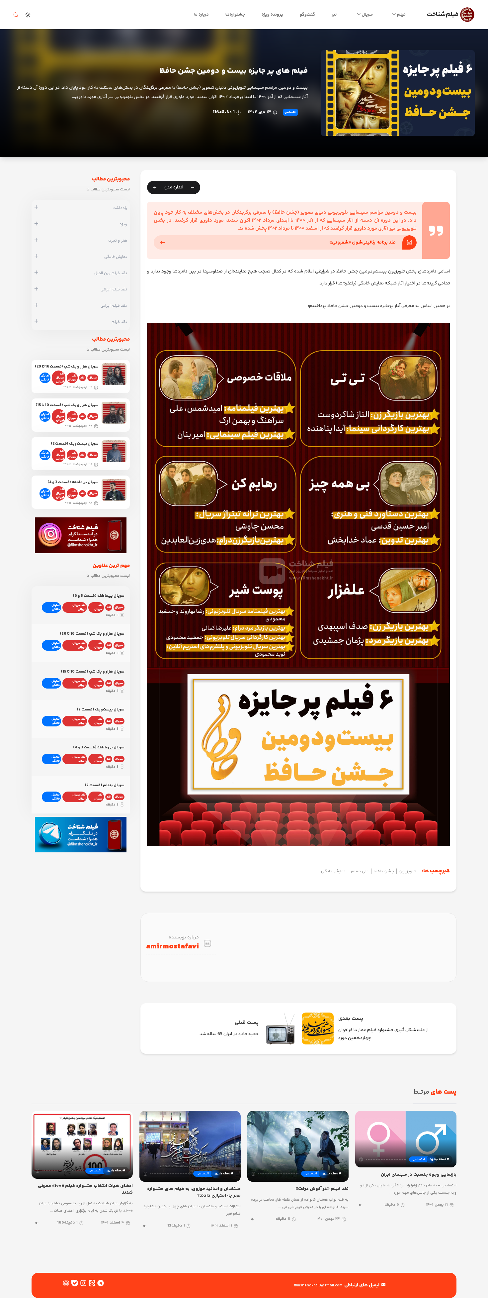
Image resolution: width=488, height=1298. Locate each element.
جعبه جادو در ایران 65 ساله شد (229, 1034)
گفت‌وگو (307, 14)
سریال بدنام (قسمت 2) (104, 785)
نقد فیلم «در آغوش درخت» (322, 1189)
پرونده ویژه (272, 14)
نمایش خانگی (333, 871)
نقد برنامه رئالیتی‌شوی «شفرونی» (362, 242)
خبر (335, 14)
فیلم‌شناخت (442, 14)
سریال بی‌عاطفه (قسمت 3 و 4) (72, 482)
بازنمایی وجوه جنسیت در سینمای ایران (418, 1174)
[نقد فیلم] (36, 322)
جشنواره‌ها (235, 14)
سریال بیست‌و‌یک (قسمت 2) (74, 444)
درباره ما (201, 14)
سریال (367, 14)
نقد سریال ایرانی (60, 378)
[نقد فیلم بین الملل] (36, 273)
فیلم (401, 14)
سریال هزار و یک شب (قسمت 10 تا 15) (67, 405)
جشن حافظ (384, 871)
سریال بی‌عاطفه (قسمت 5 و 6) (98, 596)
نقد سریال (72, 378)
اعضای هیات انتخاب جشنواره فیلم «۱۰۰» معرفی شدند (85, 1189)
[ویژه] (36, 224)
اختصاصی (290, 112)
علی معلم (360, 871)
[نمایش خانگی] (36, 257)
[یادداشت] (36, 208)
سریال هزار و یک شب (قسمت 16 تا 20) (66, 367)
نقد (82, 378)
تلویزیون (407, 871)
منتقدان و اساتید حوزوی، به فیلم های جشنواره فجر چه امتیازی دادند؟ (194, 1192)
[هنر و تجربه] (36, 241)
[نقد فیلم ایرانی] (36, 289)
